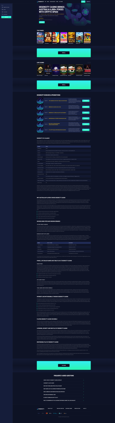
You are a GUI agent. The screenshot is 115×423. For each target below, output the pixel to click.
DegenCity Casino (6, 7)
